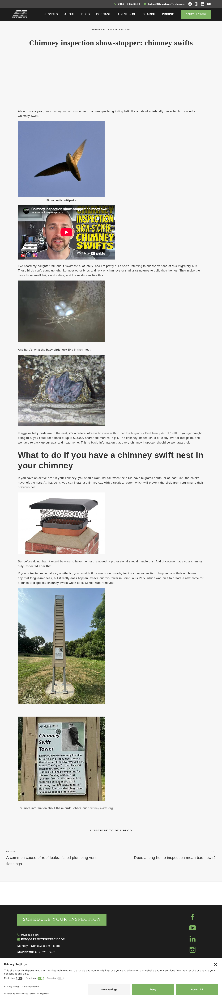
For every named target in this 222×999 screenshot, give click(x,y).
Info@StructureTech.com (166, 4)
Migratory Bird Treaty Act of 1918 (154, 433)
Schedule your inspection (62, 919)
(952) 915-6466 (128, 4)
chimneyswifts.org (100, 808)
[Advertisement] (111, 80)
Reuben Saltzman (102, 29)
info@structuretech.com (42, 939)
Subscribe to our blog (111, 830)
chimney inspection (63, 111)
